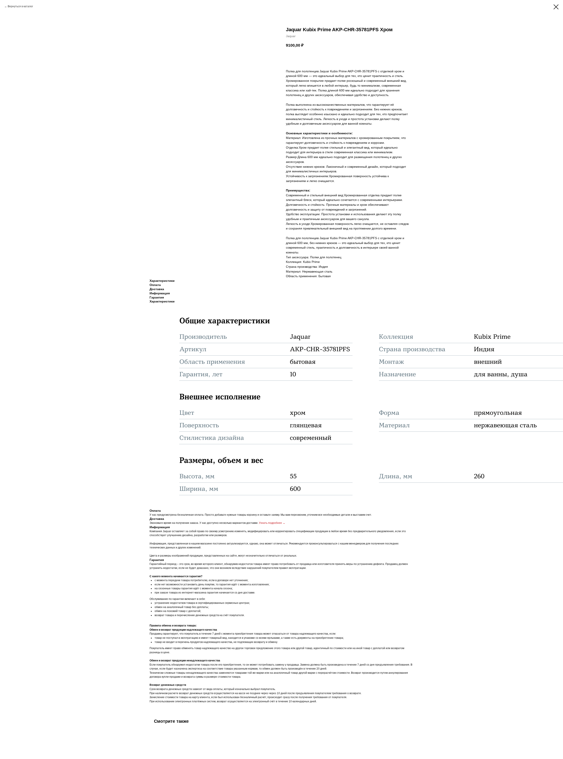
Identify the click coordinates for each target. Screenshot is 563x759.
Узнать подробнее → (272, 522)
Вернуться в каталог (20, 6)
